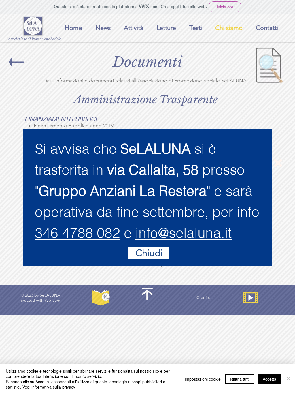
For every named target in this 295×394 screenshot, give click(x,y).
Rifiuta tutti (239, 379)
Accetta (269, 379)
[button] (278, 163)
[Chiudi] (288, 378)
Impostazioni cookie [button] (203, 379)
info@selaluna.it (183, 232)
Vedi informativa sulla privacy (48, 387)
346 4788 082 (77, 232)
